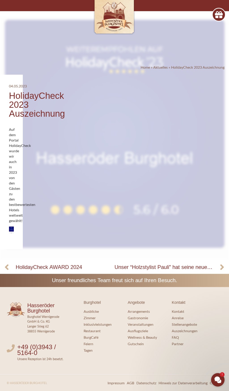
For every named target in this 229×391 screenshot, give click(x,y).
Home (145, 67)
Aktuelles (160, 67)
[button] (191, 349)
